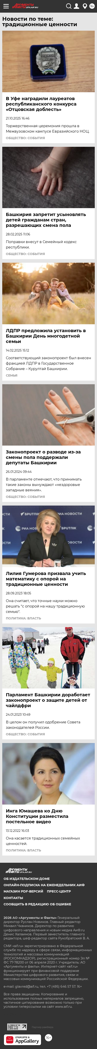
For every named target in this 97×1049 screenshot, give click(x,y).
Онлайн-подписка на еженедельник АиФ (44, 885)
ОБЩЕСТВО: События (25, 138)
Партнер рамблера (42, 1027)
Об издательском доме (27, 879)
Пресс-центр (59, 891)
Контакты (13, 898)
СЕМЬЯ (11, 375)
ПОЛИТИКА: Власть (23, 618)
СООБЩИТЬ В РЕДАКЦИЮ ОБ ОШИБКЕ (37, 904)
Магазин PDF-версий (23, 891)
